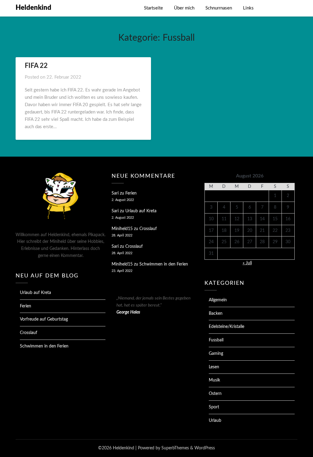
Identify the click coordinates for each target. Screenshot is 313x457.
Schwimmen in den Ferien (44, 346)
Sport (214, 407)
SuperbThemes (175, 448)
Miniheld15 (122, 229)
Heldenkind (33, 7)
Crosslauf (28, 333)
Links (248, 8)
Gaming (216, 353)
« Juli (247, 263)
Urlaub (215, 420)
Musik (214, 380)
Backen (216, 313)
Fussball (216, 340)
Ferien (25, 306)
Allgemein (218, 300)
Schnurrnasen (218, 8)
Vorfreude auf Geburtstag (44, 319)
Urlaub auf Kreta (35, 293)
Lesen (214, 367)
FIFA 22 (36, 65)
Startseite (153, 8)
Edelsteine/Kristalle (226, 327)
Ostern (215, 394)
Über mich (184, 8)
